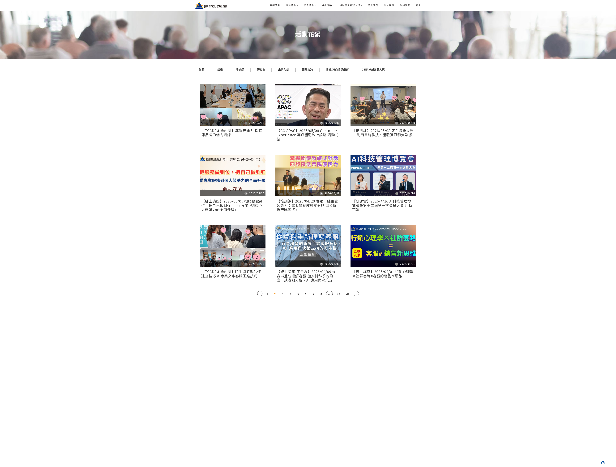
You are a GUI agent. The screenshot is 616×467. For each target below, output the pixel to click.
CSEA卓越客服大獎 (373, 69)
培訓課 (240, 69)
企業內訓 (283, 69)
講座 (220, 69)
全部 (201, 69)
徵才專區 (389, 5)
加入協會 (309, 5)
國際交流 (307, 69)
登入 (418, 5)
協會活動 (327, 5)
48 (338, 294)
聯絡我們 (405, 5)
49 (348, 294)
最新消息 (275, 5)
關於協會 (291, 5)
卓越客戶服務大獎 (350, 5)
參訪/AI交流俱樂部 (337, 69)
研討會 (261, 69)
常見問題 (373, 5)
